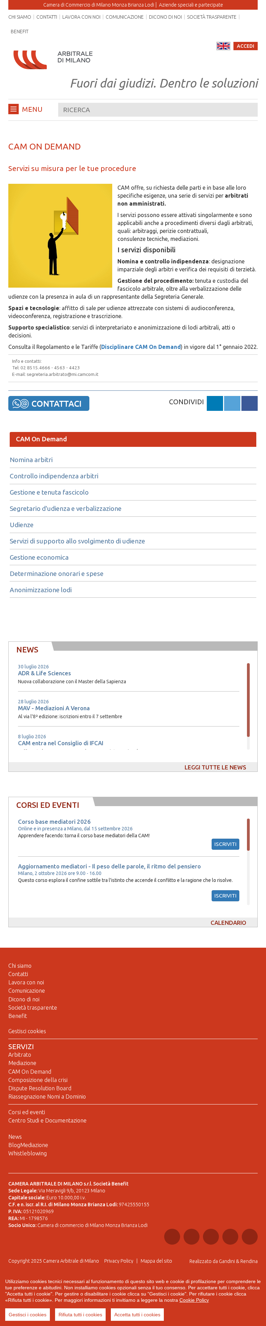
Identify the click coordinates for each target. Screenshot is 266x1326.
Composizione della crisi (38, 1080)
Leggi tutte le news (215, 767)
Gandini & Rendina (238, 1261)
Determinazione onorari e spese (57, 573)
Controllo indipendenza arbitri (54, 476)
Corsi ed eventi (26, 1112)
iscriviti (225, 844)
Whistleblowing (27, 1153)
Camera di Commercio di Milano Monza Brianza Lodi (98, 5)
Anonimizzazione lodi (41, 590)
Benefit (19, 31)
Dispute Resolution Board (39, 1088)
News (15, 1137)
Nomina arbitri (31, 460)
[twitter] (232, 404)
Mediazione (22, 1063)
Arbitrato (19, 1055)
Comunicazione (125, 17)
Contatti (46, 17)
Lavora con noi (81, 17)
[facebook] (249, 404)
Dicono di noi (165, 17)
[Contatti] (48, 403)
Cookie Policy (194, 1300)
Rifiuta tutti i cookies (80, 1314)
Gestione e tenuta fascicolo (49, 492)
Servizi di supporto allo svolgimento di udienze (77, 541)
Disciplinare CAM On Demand (141, 347)
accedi (245, 46)
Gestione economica (39, 557)
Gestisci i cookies (27, 1314)
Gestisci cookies (27, 1031)
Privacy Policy (118, 1261)
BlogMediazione (28, 1145)
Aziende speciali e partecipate (191, 5)
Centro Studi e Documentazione (47, 1120)
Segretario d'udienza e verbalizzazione (66, 508)
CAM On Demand (41, 439)
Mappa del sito (156, 1261)
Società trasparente (212, 17)
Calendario (228, 922)
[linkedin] (215, 404)
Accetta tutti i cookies (137, 1314)
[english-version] (223, 46)
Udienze (22, 525)
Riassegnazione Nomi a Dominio (47, 1096)
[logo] (53, 53)
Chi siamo (19, 17)
